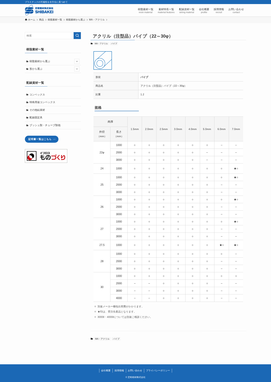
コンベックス (37, 94)
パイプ (114, 43)
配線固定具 (35, 117)
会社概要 (106, 370)
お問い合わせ (135, 370)
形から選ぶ (35, 68)
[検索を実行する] (77, 35)
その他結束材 (37, 109)
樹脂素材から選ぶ (39, 61)
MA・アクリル (101, 43)
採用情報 (119, 370)
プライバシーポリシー (158, 370)
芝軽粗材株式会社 (39, 10)
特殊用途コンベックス (42, 102)
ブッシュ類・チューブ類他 (44, 125)
